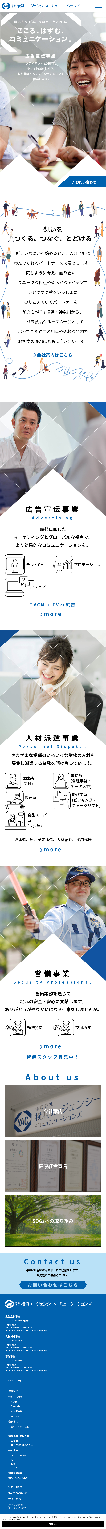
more (53, 613)
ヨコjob (15, 1416)
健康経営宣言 (15, 1473)
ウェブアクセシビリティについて (17, 1506)
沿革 (13, 1459)
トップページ (15, 1380)
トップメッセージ (20, 1455)
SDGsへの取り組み (18, 1477)
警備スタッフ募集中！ (52, 1057)
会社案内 (13, 1450)
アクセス (15, 1467)
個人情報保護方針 (18, 1492)
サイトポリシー (16, 1498)
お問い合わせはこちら (53, 1284)
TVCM (37, 604)
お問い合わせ (85, 181)
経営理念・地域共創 (19, 1436)
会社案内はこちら (55, 355)
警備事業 (13, 1421)
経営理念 (15, 1441)
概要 (13, 1463)
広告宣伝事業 (15, 1397)
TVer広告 (64, 604)
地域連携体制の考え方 (22, 1445)
